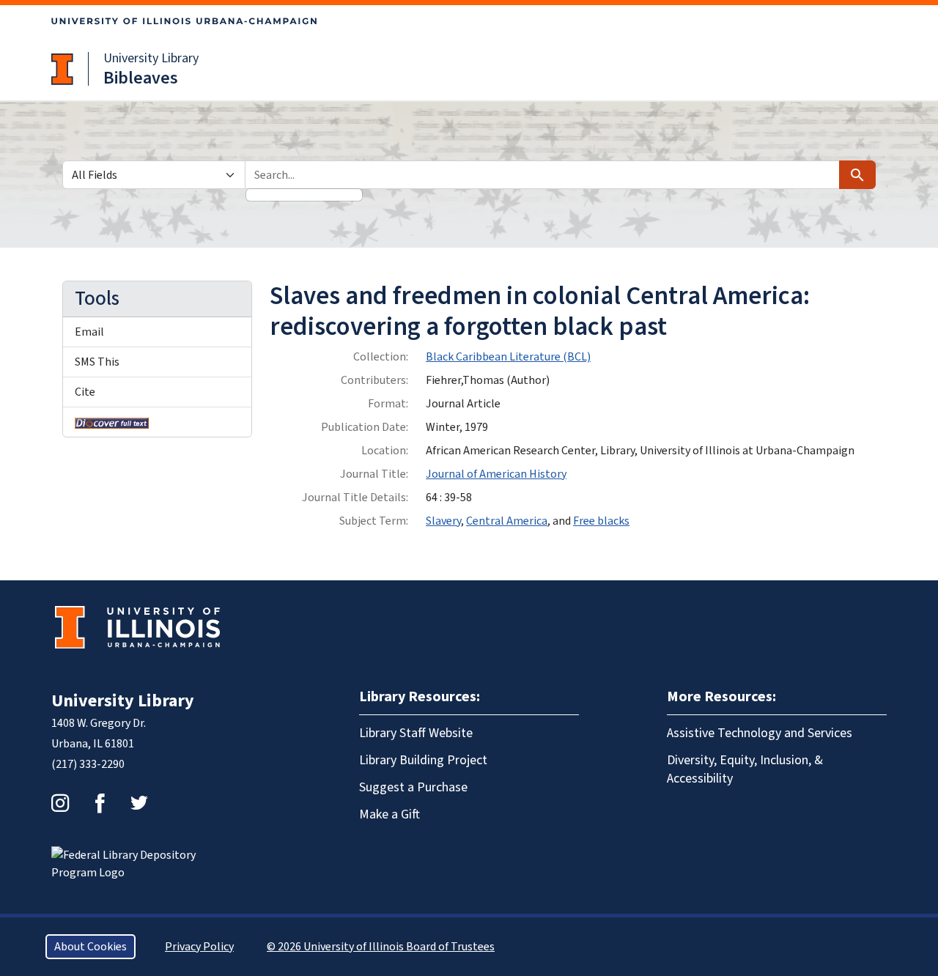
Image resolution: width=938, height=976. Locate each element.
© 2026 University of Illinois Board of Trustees (381, 947)
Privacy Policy (199, 947)
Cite (85, 392)
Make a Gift (389, 814)
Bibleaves (140, 78)
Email (89, 332)
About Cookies (90, 947)
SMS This (97, 362)
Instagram (60, 803)
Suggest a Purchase (413, 787)
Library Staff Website (416, 733)
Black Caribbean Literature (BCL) (508, 357)
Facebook (99, 803)
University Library (151, 58)
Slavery (443, 521)
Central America (506, 521)
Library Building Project (423, 760)
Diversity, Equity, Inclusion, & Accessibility (745, 769)
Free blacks (601, 521)
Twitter (139, 803)
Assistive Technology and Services (759, 733)
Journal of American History (496, 474)
